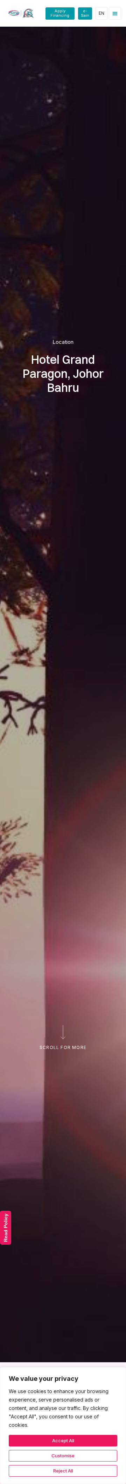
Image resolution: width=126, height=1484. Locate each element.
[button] (115, 13)
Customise (63, 1455)
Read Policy (5, 1228)
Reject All (63, 1470)
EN (101, 13)
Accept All (63, 1440)
